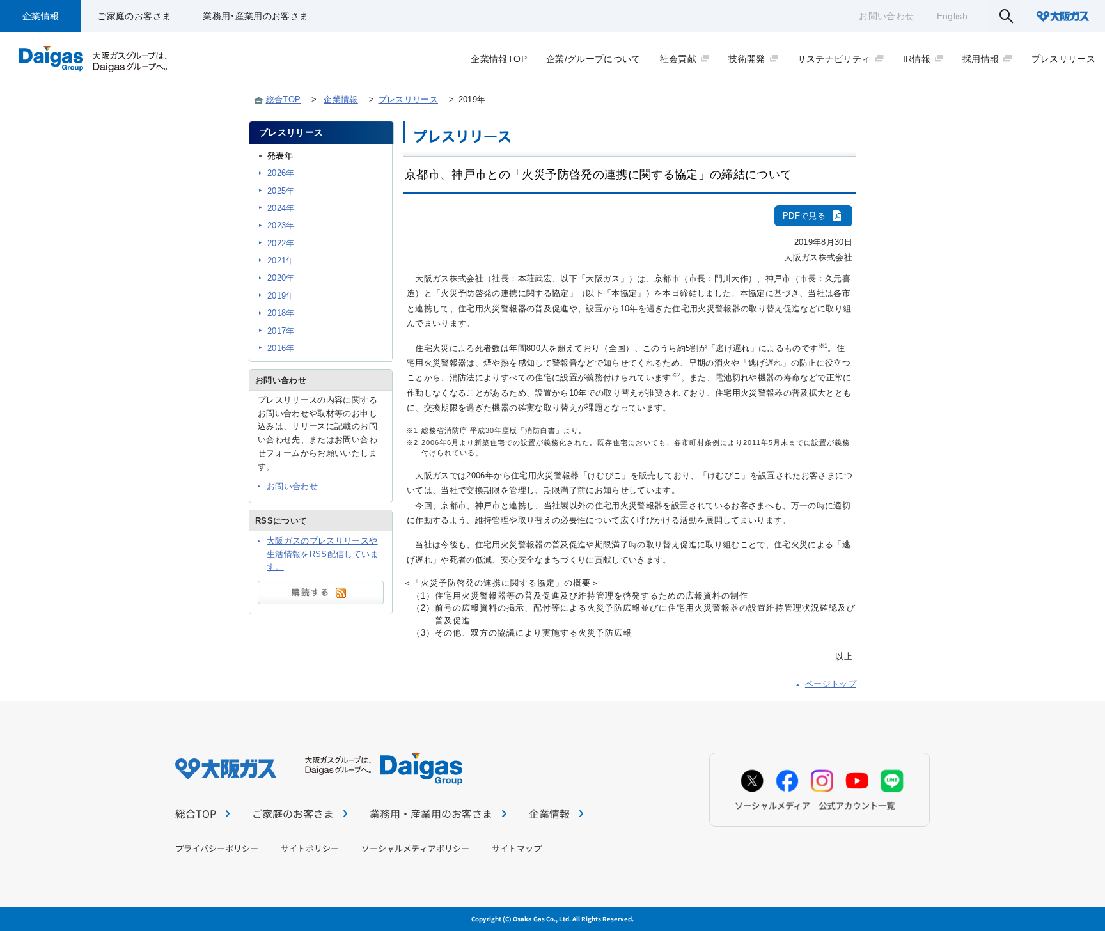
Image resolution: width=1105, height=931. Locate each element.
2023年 (281, 225)
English (952, 16)
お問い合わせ (886, 16)
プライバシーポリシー (216, 848)
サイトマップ (517, 848)
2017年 (281, 331)
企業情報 (40, 16)
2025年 (281, 191)
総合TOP (283, 99)
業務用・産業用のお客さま (255, 16)
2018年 (281, 313)
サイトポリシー (310, 848)
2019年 (281, 296)
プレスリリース (408, 99)
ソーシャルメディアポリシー (415, 848)
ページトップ (830, 684)
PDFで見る (804, 216)
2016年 (281, 348)
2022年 (281, 243)
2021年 (281, 260)
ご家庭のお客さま (134, 16)
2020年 (281, 278)
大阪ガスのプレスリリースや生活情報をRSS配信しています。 (323, 554)
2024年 (281, 208)
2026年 (281, 173)
